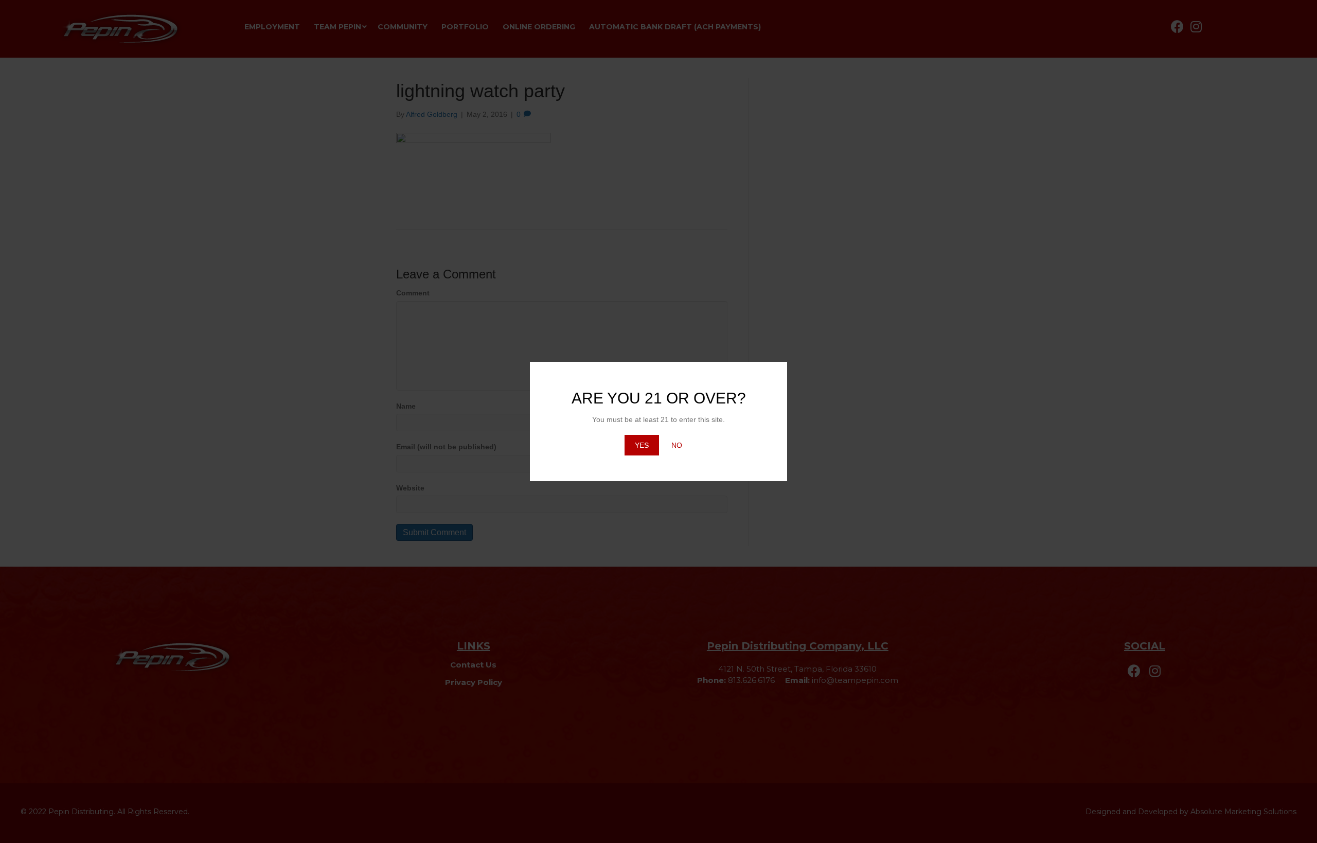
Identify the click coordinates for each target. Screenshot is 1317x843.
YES (642, 445)
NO (676, 445)
